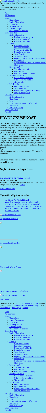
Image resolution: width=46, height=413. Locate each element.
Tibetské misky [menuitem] (19, 380)
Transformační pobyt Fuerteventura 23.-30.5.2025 (23, 206)
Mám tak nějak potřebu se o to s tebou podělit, (22, 202)
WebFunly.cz (16, 308)
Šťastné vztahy (19, 54)
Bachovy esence (15, 26)
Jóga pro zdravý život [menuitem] (22, 391)
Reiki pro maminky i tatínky (24, 73)
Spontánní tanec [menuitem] (20, 386)
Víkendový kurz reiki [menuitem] (22, 367)
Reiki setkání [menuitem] (19, 369)
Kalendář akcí (10, 16)
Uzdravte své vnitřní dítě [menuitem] (23, 348)
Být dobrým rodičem (22, 52)
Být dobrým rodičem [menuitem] (22, 350)
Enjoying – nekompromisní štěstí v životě (29, 58)
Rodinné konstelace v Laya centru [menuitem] (27, 335)
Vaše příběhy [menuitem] (9, 393)
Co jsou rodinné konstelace (10, 243)
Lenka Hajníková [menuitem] (11, 408)
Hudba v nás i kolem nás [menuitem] (23, 376)
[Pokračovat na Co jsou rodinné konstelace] (9, 239)
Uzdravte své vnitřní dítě (23, 50)
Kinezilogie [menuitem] (13, 397)
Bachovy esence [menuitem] (15, 325)
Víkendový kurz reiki (22, 69)
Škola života (18, 65)
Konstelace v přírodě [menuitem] (22, 337)
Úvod (7, 14)
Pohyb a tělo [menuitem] (14, 382)
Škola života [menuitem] (18, 363)
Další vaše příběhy (16, 108)
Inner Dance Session (21, 86)
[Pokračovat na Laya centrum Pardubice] (10, 215)
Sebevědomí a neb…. (22, 56)
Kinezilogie (13, 99)
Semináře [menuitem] (12, 342)
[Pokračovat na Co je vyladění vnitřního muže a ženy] (9, 287)
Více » (22, 185)
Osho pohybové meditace (18, 31)
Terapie (7, 18)
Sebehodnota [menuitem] (19, 359)
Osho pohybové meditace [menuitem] (18, 329)
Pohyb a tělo (14, 84)
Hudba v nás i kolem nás (23, 78)
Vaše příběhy (9, 95)
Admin (25, 308)
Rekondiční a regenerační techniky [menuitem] (27, 389)
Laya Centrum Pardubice (28, 303)
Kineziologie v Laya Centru (10, 267)
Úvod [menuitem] (7, 312)
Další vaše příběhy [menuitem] (16, 406)
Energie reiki (14, 24)
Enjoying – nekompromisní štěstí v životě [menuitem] (29, 357)
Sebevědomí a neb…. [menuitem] (22, 354)
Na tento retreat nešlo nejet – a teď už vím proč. (22, 204)
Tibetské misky (19, 82)
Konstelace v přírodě (22, 39)
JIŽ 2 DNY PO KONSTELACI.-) (17, 200)
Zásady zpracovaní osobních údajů (26, 306)
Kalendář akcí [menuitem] (10, 314)
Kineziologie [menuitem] (14, 318)
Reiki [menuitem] (11, 399)
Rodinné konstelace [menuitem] (16, 320)
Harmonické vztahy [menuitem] (21, 344)
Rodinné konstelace (16, 22)
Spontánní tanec (20, 88)
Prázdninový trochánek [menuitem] (22, 346)
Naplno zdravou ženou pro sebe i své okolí (30, 63)
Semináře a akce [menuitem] (11, 331)
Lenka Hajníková (11, 110)
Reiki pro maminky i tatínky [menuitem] (24, 372)
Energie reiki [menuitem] (14, 322)
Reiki (11, 101)
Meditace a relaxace (16, 76)
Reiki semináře (15, 67)
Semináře (12, 43)
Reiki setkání (19, 71)
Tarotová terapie (15, 29)
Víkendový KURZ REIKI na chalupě (15, 178)
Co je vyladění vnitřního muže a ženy (14, 291)
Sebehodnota (19, 61)
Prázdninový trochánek (22, 48)
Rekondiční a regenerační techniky (27, 90)
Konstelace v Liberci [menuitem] (22, 339)
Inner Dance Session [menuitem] (21, 384)
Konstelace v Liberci (22, 41)
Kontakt (8, 112)
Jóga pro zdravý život (22, 93)
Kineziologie (14, 20)
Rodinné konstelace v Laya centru (27, 37)
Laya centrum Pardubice (9, 219)
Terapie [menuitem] (7, 316)
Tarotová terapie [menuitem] (15, 327)
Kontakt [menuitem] (8, 410)
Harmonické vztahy (21, 46)
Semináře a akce (11, 33)
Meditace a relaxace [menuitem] (16, 374)
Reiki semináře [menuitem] (15, 365)
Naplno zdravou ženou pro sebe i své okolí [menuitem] (30, 361)
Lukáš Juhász (5, 308)
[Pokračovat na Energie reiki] (12, 295)
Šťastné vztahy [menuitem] (19, 352)
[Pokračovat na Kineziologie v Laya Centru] (9, 263)
